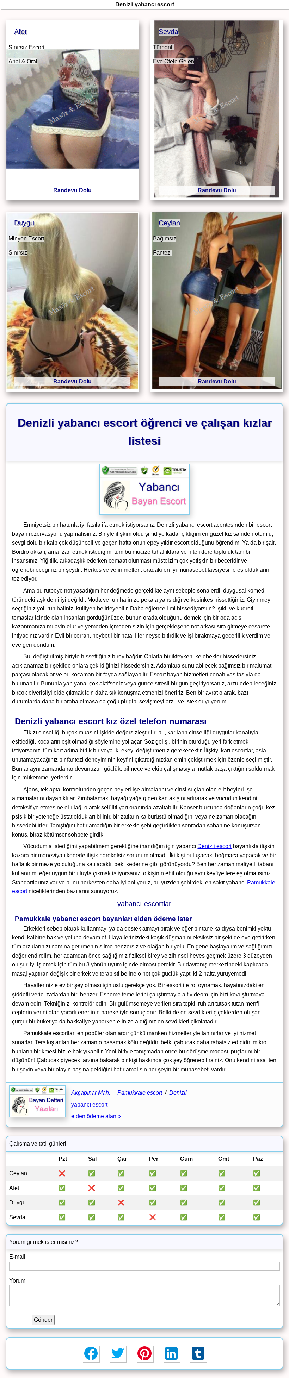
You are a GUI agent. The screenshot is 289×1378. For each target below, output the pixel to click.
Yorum (17, 1281)
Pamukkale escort (139, 1093)
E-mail (17, 1257)
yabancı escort (89, 1105)
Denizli (178, 1093)
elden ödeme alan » (96, 1116)
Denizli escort (214, 846)
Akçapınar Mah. (90, 1093)
